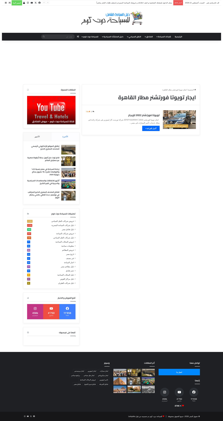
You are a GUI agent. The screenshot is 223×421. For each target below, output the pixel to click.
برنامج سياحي (75, 375)
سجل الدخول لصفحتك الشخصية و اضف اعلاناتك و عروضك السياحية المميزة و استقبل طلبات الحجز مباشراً (134, 3)
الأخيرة (65, 136)
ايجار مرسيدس (79, 371)
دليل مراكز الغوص (67, 279)
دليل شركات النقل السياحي (63, 238)
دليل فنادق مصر (68, 229)
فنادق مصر (77, 384)
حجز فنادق (70, 271)
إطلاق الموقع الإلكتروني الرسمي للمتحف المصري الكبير (45, 147)
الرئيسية (178, 36)
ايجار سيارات (104, 371)
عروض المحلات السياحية (64, 242)
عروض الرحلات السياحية (88, 380)
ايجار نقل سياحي (89, 375)
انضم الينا (17, 3)
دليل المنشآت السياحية (113, 36)
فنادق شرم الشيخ (90, 384)
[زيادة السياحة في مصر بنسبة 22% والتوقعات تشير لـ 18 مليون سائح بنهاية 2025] (68, 173)
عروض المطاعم (68, 250)
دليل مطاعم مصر (67, 267)
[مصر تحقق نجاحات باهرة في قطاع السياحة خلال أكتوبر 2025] (119, 389)
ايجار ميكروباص (103, 375)
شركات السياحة (164, 36)
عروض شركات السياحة (65, 234)
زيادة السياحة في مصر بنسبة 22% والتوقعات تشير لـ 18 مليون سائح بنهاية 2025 (45, 171)
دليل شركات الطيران (66, 283)
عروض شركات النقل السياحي (62, 221)
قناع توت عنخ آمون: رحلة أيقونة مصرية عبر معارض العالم (43, 159)
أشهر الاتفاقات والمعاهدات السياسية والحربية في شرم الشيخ (43, 182)
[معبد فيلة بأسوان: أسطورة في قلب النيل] (134, 389)
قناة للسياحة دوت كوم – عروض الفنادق (53, 121)
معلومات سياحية (67, 246)
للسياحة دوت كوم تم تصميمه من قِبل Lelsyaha (145, 416)
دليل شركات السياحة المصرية (62, 225)
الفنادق (149, 36)
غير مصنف (70, 258)
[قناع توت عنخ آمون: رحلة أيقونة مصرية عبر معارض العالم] (68, 161)
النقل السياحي (135, 36)
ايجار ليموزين (92, 371)
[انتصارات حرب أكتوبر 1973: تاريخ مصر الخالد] (148, 389)
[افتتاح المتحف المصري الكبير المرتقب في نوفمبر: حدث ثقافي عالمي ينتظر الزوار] (68, 195)
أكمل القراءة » (150, 128)
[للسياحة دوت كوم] (111, 18)
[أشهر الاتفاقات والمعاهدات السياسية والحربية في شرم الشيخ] (68, 184)
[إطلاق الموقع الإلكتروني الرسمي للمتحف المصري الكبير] (68, 150)
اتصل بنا (179, 372)
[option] (51, 110)
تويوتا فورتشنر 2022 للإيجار (144, 115)
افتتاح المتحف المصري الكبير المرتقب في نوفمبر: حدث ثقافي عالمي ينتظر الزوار (43, 194)
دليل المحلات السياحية (65, 275)
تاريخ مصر (70, 254)
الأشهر (37, 136)
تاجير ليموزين (103, 380)
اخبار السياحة (69, 262)
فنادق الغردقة (103, 384)
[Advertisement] (111, 62)
